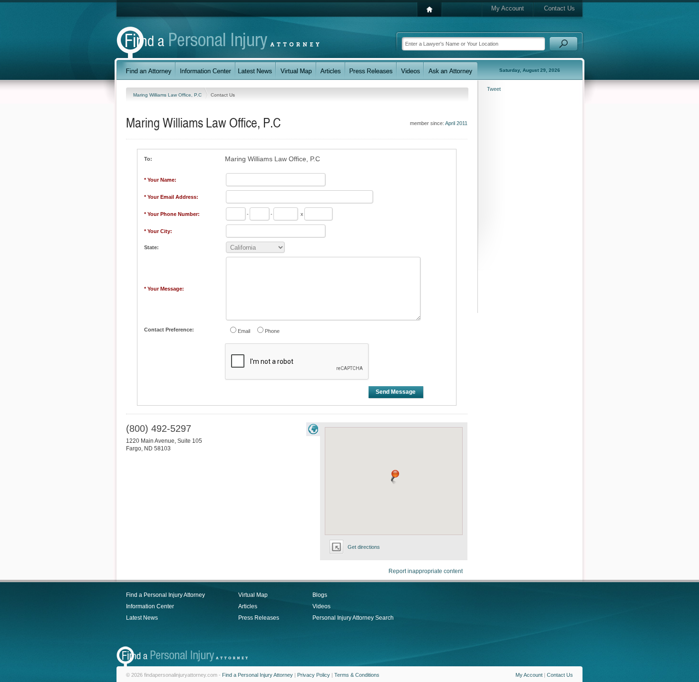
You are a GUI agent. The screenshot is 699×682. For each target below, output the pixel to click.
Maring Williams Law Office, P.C (168, 94)
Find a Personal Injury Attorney (165, 595)
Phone (272, 331)
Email (244, 331)
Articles (247, 606)
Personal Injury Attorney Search (353, 617)
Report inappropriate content (425, 571)
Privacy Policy (313, 675)
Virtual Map (253, 595)
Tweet (494, 89)
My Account (507, 8)
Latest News (142, 617)
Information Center (150, 606)
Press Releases (258, 617)
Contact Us (559, 8)
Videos (321, 606)
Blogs (319, 595)
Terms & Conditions (356, 675)
